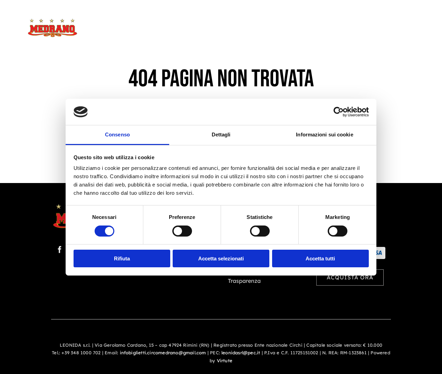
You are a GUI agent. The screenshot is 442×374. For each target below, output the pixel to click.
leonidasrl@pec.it (240, 352)
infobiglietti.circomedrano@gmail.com (163, 352)
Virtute (224, 360)
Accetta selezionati (221, 258)
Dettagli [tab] (221, 134)
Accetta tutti (320, 258)
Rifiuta (122, 258)
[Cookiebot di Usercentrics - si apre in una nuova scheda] (338, 112)
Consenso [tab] (117, 134)
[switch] (182, 231)
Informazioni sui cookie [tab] (324, 134)
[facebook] (59, 249)
